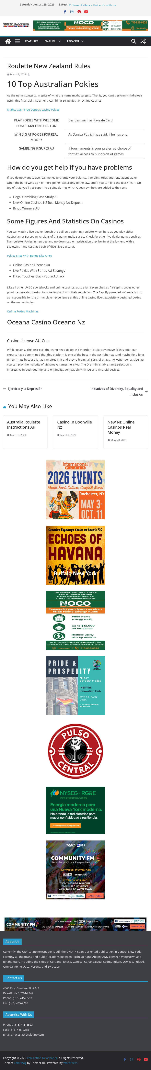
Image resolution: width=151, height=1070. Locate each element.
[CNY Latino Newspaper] (8, 41)
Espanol (73, 41)
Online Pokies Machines (23, 311)
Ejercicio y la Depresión (25, 389)
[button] (58, 41)
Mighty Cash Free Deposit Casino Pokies (33, 109)
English (50, 41)
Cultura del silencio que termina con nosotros (99, 4)
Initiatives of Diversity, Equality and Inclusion (116, 392)
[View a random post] (143, 41)
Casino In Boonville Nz (74, 424)
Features (31, 41)
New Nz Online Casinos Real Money (121, 427)
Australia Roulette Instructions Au (23, 424)
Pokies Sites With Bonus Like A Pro (29, 255)
